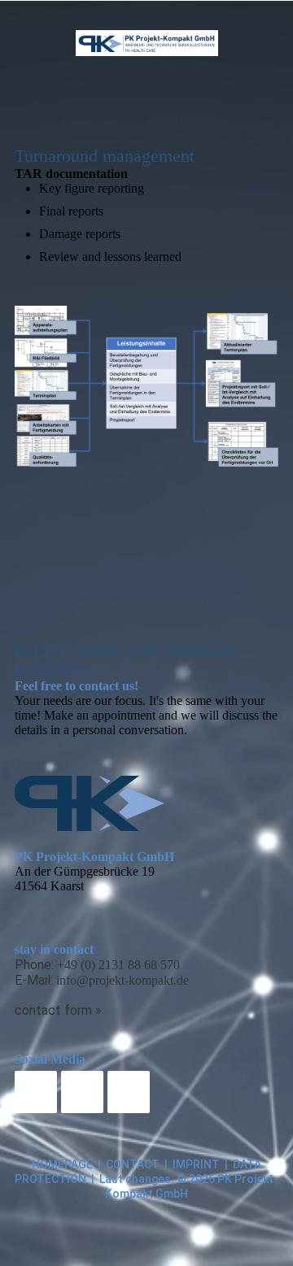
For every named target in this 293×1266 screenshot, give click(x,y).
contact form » (58, 1010)
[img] (147, 43)
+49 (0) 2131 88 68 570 (118, 965)
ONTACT (136, 1164)
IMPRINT (196, 1164)
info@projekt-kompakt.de (122, 980)
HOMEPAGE (62, 1164)
